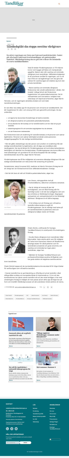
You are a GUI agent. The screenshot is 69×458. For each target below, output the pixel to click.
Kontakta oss (53, 424)
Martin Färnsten (54, 295)
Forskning (36, 411)
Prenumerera (53, 419)
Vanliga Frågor (54, 421)
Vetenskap (36, 421)
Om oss (52, 411)
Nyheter (35, 408)
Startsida (52, 408)
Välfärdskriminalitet (47, 298)
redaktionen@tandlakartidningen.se (16, 408)
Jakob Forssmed (35, 295)
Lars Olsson (44, 295)
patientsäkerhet (9, 298)
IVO (27, 295)
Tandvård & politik (38, 413)
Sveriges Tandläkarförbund (33, 298)
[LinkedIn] (8, 49)
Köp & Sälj (52, 416)
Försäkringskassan (19, 295)
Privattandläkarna (20, 298)
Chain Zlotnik (9, 295)
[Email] (15, 49)
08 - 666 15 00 (10, 410)
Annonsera (53, 413)
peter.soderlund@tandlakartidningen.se (25, 287)
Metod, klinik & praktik (39, 416)
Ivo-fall (35, 419)
